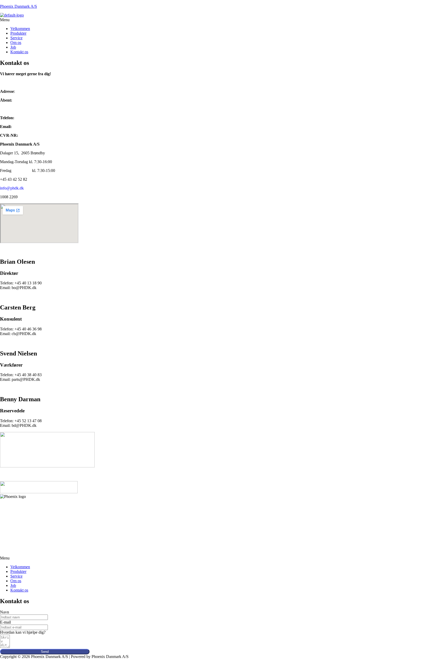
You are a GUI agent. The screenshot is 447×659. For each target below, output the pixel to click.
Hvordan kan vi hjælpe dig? (23, 632)
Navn (4, 612)
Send (45, 652)
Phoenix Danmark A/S (18, 6)
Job (13, 47)
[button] (223, 20)
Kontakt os (19, 52)
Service (16, 38)
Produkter (18, 33)
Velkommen (20, 28)
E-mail (5, 622)
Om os (15, 42)
